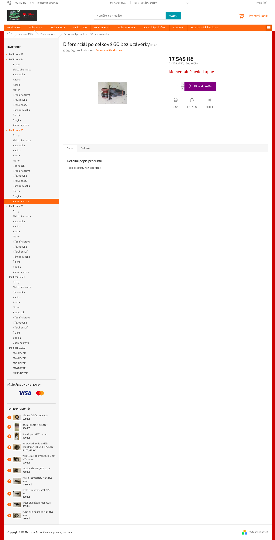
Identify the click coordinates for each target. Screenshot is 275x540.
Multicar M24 (16, 59)
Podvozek (19, 166)
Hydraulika (19, 74)
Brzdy (16, 64)
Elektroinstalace (22, 70)
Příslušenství (20, 105)
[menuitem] (14, 28)
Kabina (17, 80)
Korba (16, 85)
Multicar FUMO (17, 277)
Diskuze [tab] (85, 148)
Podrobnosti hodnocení (109, 50)
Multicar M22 (16, 54)
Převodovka (20, 100)
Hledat (173, 15)
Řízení (16, 115)
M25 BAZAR (19, 363)
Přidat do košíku (203, 86)
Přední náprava (21, 95)
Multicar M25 (16, 130)
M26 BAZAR (19, 368)
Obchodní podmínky (145, 3)
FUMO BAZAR (20, 373)
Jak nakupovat (118, 3)
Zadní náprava (21, 125)
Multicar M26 (16, 206)
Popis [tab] (70, 148)
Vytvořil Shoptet (258, 532)
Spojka (17, 120)
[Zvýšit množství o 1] (182, 84)
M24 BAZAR (19, 358)
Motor (16, 90)
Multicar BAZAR (17, 348)
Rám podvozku (21, 110)
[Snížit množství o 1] (182, 88)
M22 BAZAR (19, 353)
